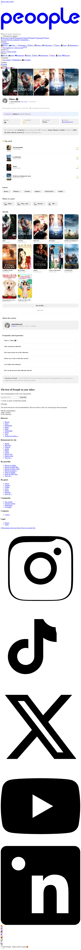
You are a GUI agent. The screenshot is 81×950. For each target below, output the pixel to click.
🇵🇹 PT (12, 68)
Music (26, 38)
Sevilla (7, 449)
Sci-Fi (6, 489)
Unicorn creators (10, 503)
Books (32, 38)
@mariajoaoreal (15, 101)
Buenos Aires (9, 456)
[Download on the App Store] (10, 528)
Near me (66, 55)
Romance (8, 492)
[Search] (24, 48)
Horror (7, 490)
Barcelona (8, 445)
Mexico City (9, 454)
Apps (64, 45)
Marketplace (73, 45)
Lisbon (7, 452)
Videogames (39, 38)
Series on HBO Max (11, 474)
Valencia (7, 447)
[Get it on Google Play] (28, 528)
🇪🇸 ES (3, 68)
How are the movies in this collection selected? (40, 370)
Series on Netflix (10, 472)
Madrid (7, 443)
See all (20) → (40, 305)
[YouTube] (40, 845)
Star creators (8, 502)
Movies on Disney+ (11, 471)
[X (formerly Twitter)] (40, 766)
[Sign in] (26, 48)
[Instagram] (40, 607)
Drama (7, 483)
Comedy (7, 485)
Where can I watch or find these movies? (40, 358)
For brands (26, 60)
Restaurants (18, 38)
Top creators (6, 60)
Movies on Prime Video (12, 469)
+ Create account (18, 48)
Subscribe (23, 397)
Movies (5, 38)
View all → (8, 458)
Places (47, 38)
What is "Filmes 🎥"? (40, 340)
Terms (7, 524)
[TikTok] (40, 686)
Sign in (10, 48)
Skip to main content (7, 1)
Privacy (7, 523)
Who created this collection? (40, 346)
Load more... (40, 310)
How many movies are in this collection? (40, 352)
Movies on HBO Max (11, 467)
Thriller (7, 487)
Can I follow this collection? (40, 364)
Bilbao (7, 451)
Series (11, 38)
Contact (4, 64)
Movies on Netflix (10, 465)
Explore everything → (12, 436)
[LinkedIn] (40, 924)
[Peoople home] (40, 32)
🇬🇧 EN (7, 68)
